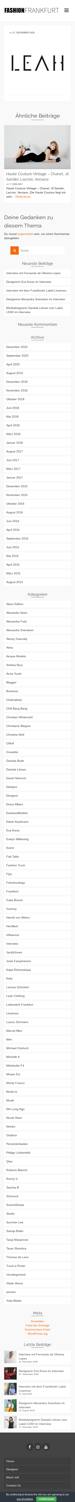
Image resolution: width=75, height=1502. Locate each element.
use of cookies (25, 1499)
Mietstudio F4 (15, 1065)
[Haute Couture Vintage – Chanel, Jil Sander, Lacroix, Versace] (37, 147)
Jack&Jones (14, 952)
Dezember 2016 (17, 486)
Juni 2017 (12, 460)
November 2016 (17, 495)
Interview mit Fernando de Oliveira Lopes (33, 273)
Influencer (12, 935)
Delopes (11, 787)
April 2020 (13, 364)
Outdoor (11, 1135)
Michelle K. (13, 1056)
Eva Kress (13, 830)
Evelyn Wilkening (17, 839)
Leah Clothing (15, 996)
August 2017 (14, 451)
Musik (10, 1100)
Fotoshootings (15, 882)
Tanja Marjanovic (17, 1239)
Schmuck (12, 1196)
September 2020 (17, 355)
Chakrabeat (14, 699)
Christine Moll (15, 734)
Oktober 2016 (15, 503)
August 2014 (14, 582)
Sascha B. (13, 1187)
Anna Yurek (13, 673)
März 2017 (13, 468)
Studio (10, 1213)
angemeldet (25, 234)
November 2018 (17, 390)
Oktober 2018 (15, 399)
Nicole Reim (14, 1117)
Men (9, 1039)
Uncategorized (15, 1274)
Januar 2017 (14, 477)
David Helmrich (16, 778)
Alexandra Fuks (16, 621)
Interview (12, 943)
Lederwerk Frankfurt (19, 1004)
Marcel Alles (14, 1030)
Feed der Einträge (38, 1325)
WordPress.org (38, 1333)
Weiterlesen (23, 196)
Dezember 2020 (17, 347)
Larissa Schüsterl (17, 987)
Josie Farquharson (18, 961)
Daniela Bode (15, 760)
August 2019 (14, 373)
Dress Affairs (14, 804)
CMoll (10, 743)
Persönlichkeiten (17, 1144)
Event (10, 847)
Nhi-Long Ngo (15, 1109)
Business (12, 691)
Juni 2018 (12, 408)
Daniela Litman (16, 769)
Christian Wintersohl (19, 717)
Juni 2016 (12, 521)
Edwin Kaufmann (17, 821)
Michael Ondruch (17, 1048)
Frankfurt (12, 891)
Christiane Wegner (18, 726)
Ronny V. (12, 1178)
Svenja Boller (15, 1231)
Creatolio (12, 752)
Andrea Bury (14, 665)
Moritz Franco (15, 1083)
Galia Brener (14, 900)
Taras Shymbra (16, 1248)
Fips (9, 874)
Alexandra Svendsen (20, 630)
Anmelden (37, 1321)
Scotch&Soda (15, 1205)
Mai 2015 (12, 556)
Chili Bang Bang (16, 708)
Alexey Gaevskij (16, 638)
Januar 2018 (14, 442)
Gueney (11, 908)
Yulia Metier (14, 1300)
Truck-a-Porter (15, 1265)
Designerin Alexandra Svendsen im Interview (35, 299)
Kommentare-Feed (37, 1329)
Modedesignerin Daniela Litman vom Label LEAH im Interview (34, 310)
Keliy (9, 978)
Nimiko (10, 1126)
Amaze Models (16, 656)
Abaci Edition (14, 604)
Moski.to (11, 1091)
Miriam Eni (13, 1074)
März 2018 (13, 434)
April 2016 (13, 529)
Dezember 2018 (17, 381)
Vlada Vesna (14, 1283)
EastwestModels (17, 813)
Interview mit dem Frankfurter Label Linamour (36, 290)
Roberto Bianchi (16, 1170)
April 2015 (13, 564)
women (11, 1292)
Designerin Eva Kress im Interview (28, 281)
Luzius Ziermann (17, 1022)
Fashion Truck (15, 865)
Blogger (11, 682)
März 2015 (13, 573)
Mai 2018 (12, 416)
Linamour (12, 1013)
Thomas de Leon (17, 1257)
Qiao (9, 1161)
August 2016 (14, 512)
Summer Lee (14, 1222)
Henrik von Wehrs (18, 917)
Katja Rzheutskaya (18, 969)
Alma (9, 647)
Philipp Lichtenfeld (18, 1152)
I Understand (46, 1499)
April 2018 (13, 425)
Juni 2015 (12, 547)
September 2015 (17, 538)
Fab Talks (12, 856)
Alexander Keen (16, 612)
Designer (12, 795)
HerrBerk (12, 926)
